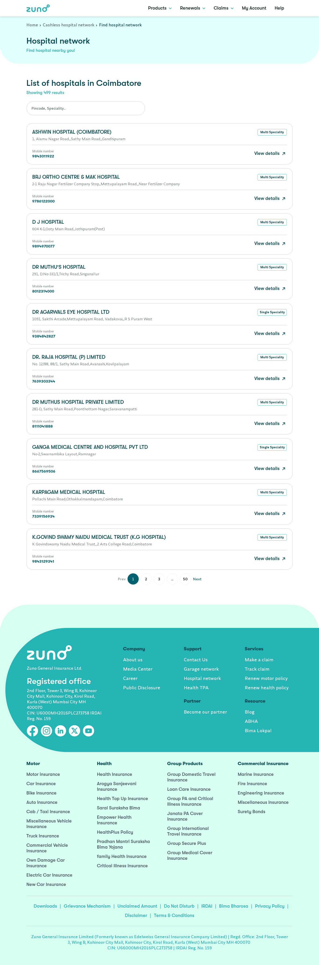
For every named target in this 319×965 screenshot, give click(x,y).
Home (32, 25)
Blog (250, 712)
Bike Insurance (41, 793)
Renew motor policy (266, 678)
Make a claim (259, 659)
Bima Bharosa (233, 906)
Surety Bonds (251, 811)
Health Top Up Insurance (122, 798)
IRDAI (206, 906)
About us (132, 659)
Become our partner (205, 712)
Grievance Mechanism (87, 906)
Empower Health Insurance (114, 820)
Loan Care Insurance (189, 789)
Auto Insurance (41, 802)
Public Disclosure (141, 687)
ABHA (251, 721)
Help (279, 8)
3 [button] (159, 579)
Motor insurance (43, 774)
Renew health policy (267, 687)
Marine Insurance (256, 774)
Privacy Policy (269, 906)
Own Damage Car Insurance (45, 862)
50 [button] (185, 579)
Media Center (137, 669)
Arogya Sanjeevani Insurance (116, 786)
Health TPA (196, 687)
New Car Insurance (46, 884)
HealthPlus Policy (115, 832)
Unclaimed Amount (137, 906)
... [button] (172, 579)
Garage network (201, 669)
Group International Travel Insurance (188, 831)
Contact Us (196, 659)
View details (267, 153)
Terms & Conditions (174, 915)
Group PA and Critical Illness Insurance (190, 801)
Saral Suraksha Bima (118, 808)
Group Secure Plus (186, 843)
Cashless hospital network (68, 25)
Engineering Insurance (261, 793)
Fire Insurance (252, 783)
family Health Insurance (122, 856)
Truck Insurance (42, 836)
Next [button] (197, 579)
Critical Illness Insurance (122, 865)
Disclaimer (136, 915)
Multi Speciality (272, 132)
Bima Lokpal (258, 730)
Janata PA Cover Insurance (185, 816)
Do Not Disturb (179, 906)
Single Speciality (272, 312)
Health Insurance (114, 774)
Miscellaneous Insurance (263, 802)
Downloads (45, 906)
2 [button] (146, 579)
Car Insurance (41, 783)
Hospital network (202, 678)
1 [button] (133, 579)
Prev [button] (122, 579)
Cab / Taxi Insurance (48, 811)
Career (130, 678)
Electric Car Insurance (49, 875)
